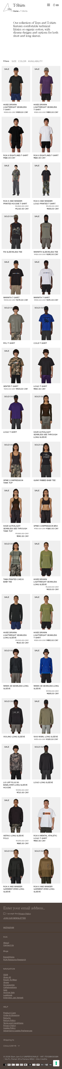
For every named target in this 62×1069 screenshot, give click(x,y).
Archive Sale (9, 992)
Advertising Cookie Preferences (17, 1030)
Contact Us (8, 945)
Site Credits (41, 1059)
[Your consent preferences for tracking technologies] (56, 1063)
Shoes (6, 982)
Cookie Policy (9, 1028)
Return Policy (9, 1020)
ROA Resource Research (14, 959)
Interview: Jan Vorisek (13, 997)
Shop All (7, 977)
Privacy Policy (24, 913)
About (6, 943)
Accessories (9, 985)
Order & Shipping (11, 1015)
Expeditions (8, 957)
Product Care (9, 1013)
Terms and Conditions (13, 1023)
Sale (5, 990)
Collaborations (10, 987)
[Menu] (48, 5)
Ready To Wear (10, 980)
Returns (7, 1018)
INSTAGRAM (8, 927)
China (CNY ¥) (9, 1046)
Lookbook (7, 995)
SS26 (5, 974)
